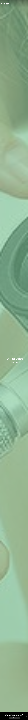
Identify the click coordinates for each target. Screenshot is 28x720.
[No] (26, 716)
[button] (26, 3)
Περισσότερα (16, 717)
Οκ (10, 717)
